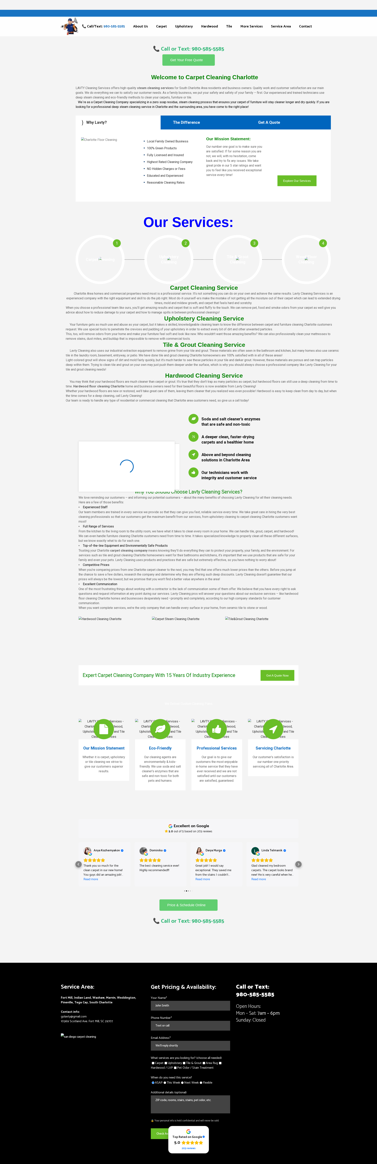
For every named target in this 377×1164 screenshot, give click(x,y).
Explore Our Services (297, 180)
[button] (78, 864)
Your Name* (159, 998)
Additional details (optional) (169, 1092)
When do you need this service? (171, 1077)
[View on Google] (87, 851)
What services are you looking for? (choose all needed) (186, 1058)
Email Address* (161, 1038)
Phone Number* (161, 1018)
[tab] (118, 122)
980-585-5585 (255, 994)
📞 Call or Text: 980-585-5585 (188, 49)
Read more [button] (90, 879)
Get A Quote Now (277, 675)
